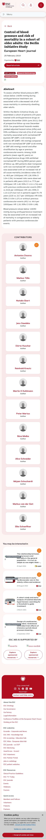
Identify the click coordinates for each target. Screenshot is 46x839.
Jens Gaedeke (23, 323)
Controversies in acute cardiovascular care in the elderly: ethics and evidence (28, 580)
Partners (6, 809)
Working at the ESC (10, 722)
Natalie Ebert (23, 300)
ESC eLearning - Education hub (14, 738)
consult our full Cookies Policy (25, 825)
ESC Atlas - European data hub (15, 741)
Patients (6, 806)
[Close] (42, 815)
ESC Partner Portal (10, 758)
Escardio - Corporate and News (15, 731)
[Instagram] (15, 688)
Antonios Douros (23, 255)
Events (6, 783)
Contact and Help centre (23, 695)
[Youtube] (31, 689)
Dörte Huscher (23, 345)
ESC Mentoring (8, 748)
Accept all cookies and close (23, 835)
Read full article (13, 65)
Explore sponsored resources (12, 655)
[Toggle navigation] (41, 5)
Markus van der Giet (23, 504)
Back (9, 26)
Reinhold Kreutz (23, 368)
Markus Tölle (23, 278)
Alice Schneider (23, 458)
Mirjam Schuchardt (23, 481)
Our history (7, 712)
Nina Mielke (23, 436)
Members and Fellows (11, 799)
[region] (23, 825)
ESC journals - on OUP (11, 745)
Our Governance (9, 709)
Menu (9, 14)
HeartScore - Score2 (11, 751)
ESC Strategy (8, 706)
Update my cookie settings (23, 829)
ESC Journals (8, 780)
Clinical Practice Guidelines (13, 774)
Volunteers (7, 803)
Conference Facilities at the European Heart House (22, 719)
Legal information (9, 716)
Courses (6, 790)
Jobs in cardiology (9, 761)
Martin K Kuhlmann (23, 391)
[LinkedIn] (27, 688)
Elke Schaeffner (23, 526)
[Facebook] (23, 688)
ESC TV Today (9, 777)
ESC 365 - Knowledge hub (13, 735)
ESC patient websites (11, 764)
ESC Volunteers (9, 754)
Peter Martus (23, 413)
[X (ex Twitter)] (19, 688)
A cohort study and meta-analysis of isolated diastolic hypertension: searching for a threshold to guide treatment (29, 601)
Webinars (7, 787)
